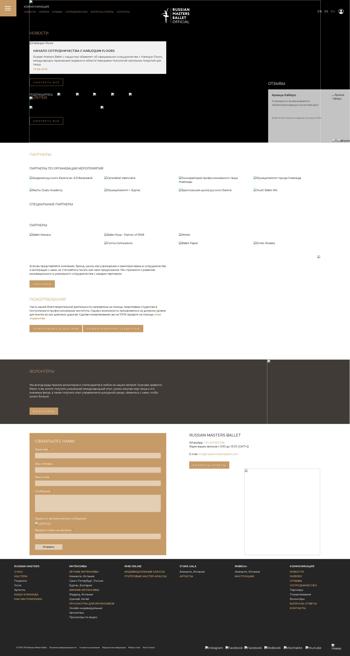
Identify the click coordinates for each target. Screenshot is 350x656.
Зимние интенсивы (84, 590)
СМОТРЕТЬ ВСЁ (46, 82)
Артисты (19, 590)
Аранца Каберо (284, 95)
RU (333, 11)
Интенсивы (78, 566)
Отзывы (296, 580)
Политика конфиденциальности (63, 647)
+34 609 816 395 (214, 442)
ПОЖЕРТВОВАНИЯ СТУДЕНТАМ (113, 328)
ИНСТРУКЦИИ (244, 576)
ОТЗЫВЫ (57, 11)
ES (326, 11)
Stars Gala (188, 566)
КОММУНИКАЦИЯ (36, 6)
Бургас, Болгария (80, 585)
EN (320, 11)
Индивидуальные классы (145, 571)
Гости (17, 585)
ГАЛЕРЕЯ (44, 11)
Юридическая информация (114, 647)
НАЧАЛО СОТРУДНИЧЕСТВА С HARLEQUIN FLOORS (74, 51)
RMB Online (133, 566)
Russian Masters (26, 566)
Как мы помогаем (28, 599)
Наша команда (26, 594)
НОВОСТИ (30, 11)
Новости (39, 33)
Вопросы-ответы (209, 465)
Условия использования (89, 647)
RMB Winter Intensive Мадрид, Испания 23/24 (297, 117)
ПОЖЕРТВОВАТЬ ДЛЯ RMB (56, 328)
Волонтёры (44, 411)
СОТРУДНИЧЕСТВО (76, 11)
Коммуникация (302, 566)
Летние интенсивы (83, 571)
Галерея (296, 576)
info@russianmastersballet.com (218, 454)
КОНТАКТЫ (123, 11)
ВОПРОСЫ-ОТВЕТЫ (102, 11)
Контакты (298, 608)
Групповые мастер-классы (146, 576)
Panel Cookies (149, 647)
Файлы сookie (134, 647)
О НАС (18, 571)
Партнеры (42, 284)
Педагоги (20, 580)
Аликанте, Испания (81, 576)
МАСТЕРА (21, 576)
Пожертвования (300, 594)
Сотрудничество (303, 585)
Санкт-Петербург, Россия (86, 580)
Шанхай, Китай (79, 599)
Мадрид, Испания (81, 594)
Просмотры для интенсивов (91, 603)
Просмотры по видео (83, 617)
